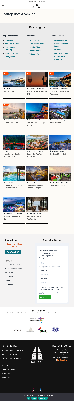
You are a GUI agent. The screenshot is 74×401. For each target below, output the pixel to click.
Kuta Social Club (10, 91)
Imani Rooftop (55, 122)
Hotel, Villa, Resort (61, 53)
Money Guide (10, 57)
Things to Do (34, 54)
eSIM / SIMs (42, 1)
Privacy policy (43, 398)
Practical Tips (34, 47)
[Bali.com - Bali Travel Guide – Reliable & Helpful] (37, 6)
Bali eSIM (57, 50)
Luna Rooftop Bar (11, 122)
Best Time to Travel (12, 44)
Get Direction (62, 360)
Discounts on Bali (60, 40)
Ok (29, 398)
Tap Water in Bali (11, 53)
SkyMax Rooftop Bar (58, 185)
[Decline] (71, 397)
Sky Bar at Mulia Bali (58, 154)
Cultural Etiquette (11, 40)
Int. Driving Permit (32, 1)
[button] (2, 6)
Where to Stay (34, 40)
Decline (34, 398)
